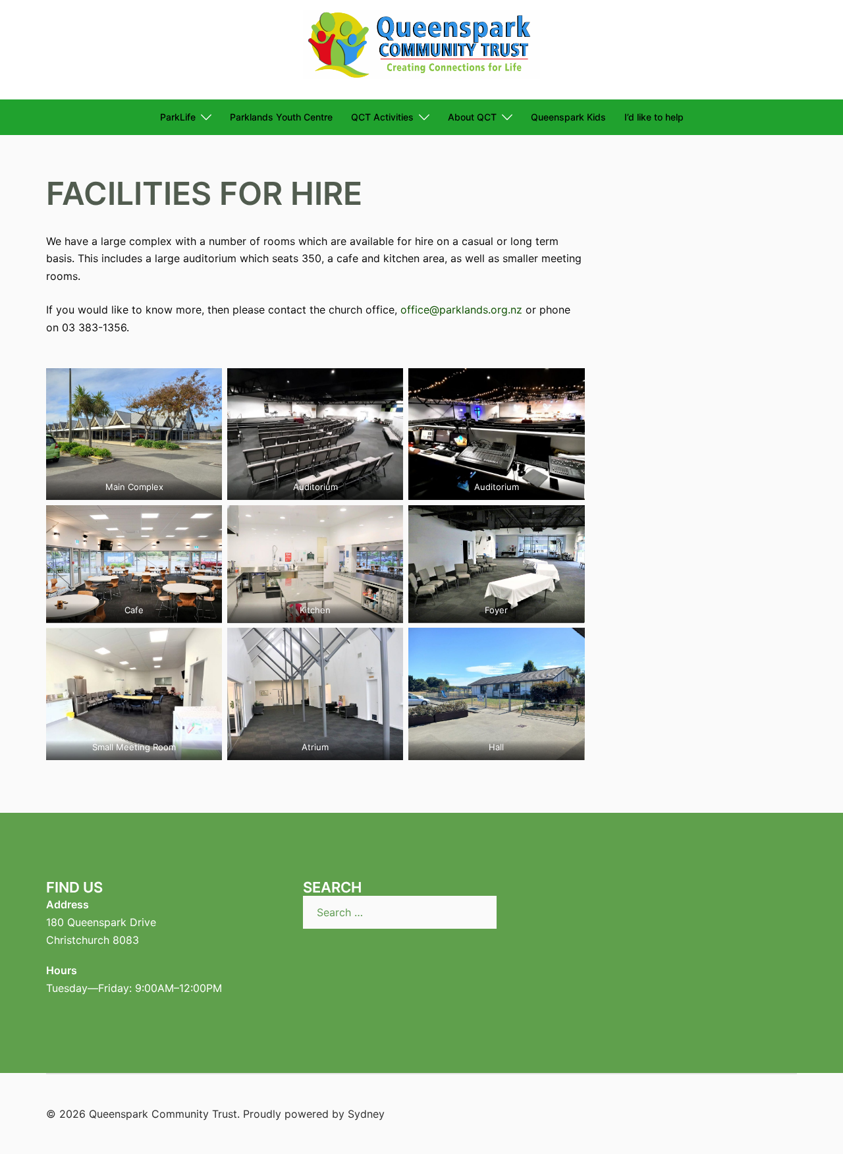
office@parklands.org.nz (461, 309)
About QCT (472, 117)
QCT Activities (382, 117)
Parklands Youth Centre (281, 117)
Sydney (366, 1113)
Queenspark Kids (568, 117)
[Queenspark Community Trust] (421, 48)
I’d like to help (654, 117)
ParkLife (178, 117)
